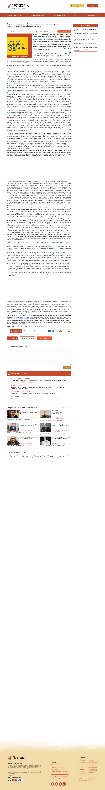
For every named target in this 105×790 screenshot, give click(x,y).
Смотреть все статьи (66, 407)
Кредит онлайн (55, 778)
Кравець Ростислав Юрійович (26, 31)
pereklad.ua (91, 763)
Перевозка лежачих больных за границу (93, 770)
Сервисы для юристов (37, 15)
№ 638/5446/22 (29, 71)
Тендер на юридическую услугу (60, 771)
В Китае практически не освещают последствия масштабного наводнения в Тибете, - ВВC (85, 39)
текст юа (81, 778)
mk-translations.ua (82, 776)
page (14, 456)
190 (25, 265)
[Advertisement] (38, 168)
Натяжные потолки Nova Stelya (94, 776)
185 (56, 246)
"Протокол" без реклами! (58, 767)
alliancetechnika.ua (83, 762)
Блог (75, 15)
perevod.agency (82, 773)
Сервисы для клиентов (14, 15)
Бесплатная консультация (21, 378)
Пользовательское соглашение (59, 774)
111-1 (67, 67)
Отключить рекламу (64, 31)
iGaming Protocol (55, 781)
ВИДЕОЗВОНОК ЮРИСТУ (19, 385)
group (26, 456)
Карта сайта (54, 769)
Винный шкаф (91, 760)
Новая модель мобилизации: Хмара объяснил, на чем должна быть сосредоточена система (85, 35)
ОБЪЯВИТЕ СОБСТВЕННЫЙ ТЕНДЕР (22, 392)
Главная (9, 19)
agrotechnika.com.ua (83, 771)
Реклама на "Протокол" (57, 765)
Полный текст (11, 775)
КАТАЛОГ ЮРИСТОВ (17, 397)
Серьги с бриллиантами (82, 760)
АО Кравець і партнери (35, 326)
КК (36, 67)
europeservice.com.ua (83, 775)
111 (34, 67)
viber (51, 456)
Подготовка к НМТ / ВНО (93, 762)
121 (51, 183)
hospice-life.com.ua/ (92, 765)
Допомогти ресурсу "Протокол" (60, 776)
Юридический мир (92, 15)
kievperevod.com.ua (83, 780)
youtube (64, 456)
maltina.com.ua (92, 778)
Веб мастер (81, 766)
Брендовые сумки (92, 773)
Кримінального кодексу (21, 318)
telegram (39, 456)
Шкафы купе (91, 772)
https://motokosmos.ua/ (84, 767)
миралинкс (81, 764)
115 (47, 216)
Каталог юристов (59, 15)
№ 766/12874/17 (46, 193)
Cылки (90, 780)
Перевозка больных (93, 767)
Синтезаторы (81, 769)
